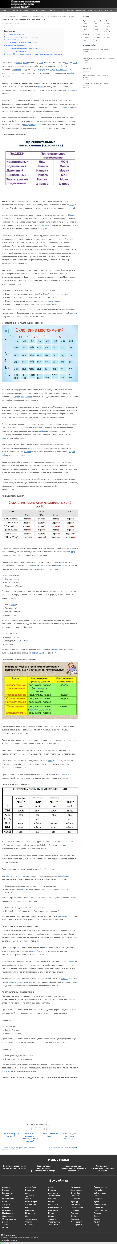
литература (30, 1204)
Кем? (107, 29)
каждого (58, 565)
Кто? (96, 32)
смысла (20, 982)
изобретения (8, 1199)
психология (30, 1213)
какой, (50, 301)
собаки (74, 1216)
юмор (96, 1225)
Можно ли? (86, 34)
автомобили (30, 1187)
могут (75, 63)
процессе (73, 90)
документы (53, 1193)
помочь (5, 438)
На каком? (97, 34)
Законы (43, 10)
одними (40, 63)
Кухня (90, 10)
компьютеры (31, 1202)
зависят (32, 859)
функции (15, 397)
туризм (97, 1219)
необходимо (65, 876)
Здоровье (52, 10)
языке (25, 63)
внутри (72, 452)
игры (96, 1196)
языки (23, 23)
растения (75, 1213)
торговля (52, 1219)
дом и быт (76, 1193)
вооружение (76, 1190)
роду (22, 66)
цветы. (23, 889)
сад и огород (8, 1216)
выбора (42, 431)
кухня (96, 1202)
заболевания (100, 1193)
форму (41, 87)
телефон (24, 225)
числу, (17, 66)
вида (73, 552)
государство (7, 1193)
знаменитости (54, 1196)
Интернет (61, 10)
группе (13, 83)
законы (85, 54)
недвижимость (55, 1207)
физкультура (54, 1222)
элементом (55, 649)
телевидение (31, 1219)
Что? (96, 40)
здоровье (29, 1196)
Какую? (96, 29)
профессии (7, 1213)
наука (28, 1207)
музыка (5, 1207)
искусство (75, 1199)
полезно (64, 979)
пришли (18, 641)
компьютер (45, 225)
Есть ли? (109, 21)
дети (27, 1193)
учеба (5, 1222)
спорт (96, 1216)
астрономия (76, 1187)
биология (86, 71)
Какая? (108, 24)
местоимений (61, 70)
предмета (65, 107)
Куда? (108, 32)
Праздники (109, 10)
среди (42, 70)
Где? (84, 21)
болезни (52, 1190)
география (99, 1190)
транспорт (75, 1219)
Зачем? (85, 24)
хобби (5, 1225)
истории (27, 452)
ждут (11, 615)
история (98, 1199)
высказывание (65, 916)
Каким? (96, 26)
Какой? (85, 29)
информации (37, 653)
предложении (26, 397)
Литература (98, 10)
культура (75, 1202)
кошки (51, 1202)
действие (62, 845)
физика (85, 80)
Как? (95, 24)
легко (8, 1071)
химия (97, 1222)
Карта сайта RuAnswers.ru (9, 1240)
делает (74, 313)
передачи (12, 982)
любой (71, 73)
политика (29, 1210)
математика (53, 1204)
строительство (9, 1219)
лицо (71, 205)
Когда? (85, 32)
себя (4, 455)
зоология (86, 87)
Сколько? (97, 37)
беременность (100, 1187)
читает (11, 579)
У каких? (108, 37)
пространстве (29, 125)
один (50, 246)
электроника (76, 1225)
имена (28, 1199)
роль (25, 876)
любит (13, 605)
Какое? (108, 26)
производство (100, 1210)
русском (18, 63)
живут (11, 586)
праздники (53, 1210)
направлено (69, 961)
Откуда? (108, 34)
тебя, (50, 761)
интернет (52, 1199)
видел (72, 215)
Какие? (12, 23)
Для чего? (97, 21)
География (24, 10)
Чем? (84, 40)
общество (98, 1207)
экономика (53, 1225)
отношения (16, 70)
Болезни (15, 10)
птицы (51, 1213)
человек (28, 1225)
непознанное (77, 1207)
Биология (5, 10)
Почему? (86, 37)
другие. (33, 951)
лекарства (6, 1204)
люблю (61, 775)
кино (4, 1202)
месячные (75, 1204)
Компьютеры (80, 10)
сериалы (52, 1216)
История (70, 10)
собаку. (67, 775)
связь (74, 982)
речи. (66, 63)
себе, (40, 869)
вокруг (4, 417)
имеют (35, 565)
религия (97, 1213)
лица (75, 107)
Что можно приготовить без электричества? (63, 1148)
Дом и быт (35, 10)
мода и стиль (100, 1204)
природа (86, 62)
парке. (48, 778)
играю (9, 576)
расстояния (36, 128)
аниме (51, 1187)
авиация (6, 1187)
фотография (76, 1222)
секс (27, 1216)
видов (52, 70)
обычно (9, 876)
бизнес (5, 1190)
